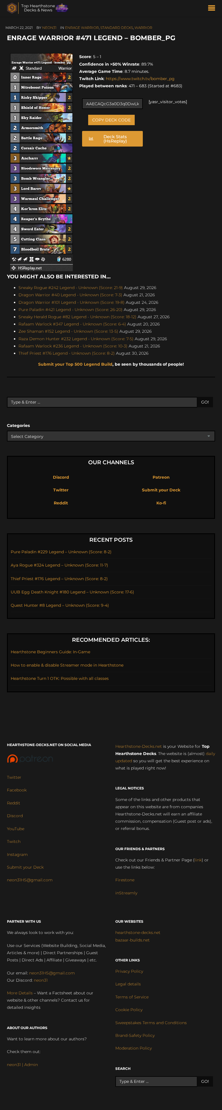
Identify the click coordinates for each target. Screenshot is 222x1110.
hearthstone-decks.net (137, 932)
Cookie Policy (129, 1009)
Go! (205, 402)
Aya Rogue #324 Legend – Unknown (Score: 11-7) (59, 565)
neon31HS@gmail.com (30, 880)
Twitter (61, 490)
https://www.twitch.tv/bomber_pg (140, 78)
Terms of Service (132, 997)
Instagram (17, 854)
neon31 (49, 27)
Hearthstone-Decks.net (138, 746)
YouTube (15, 828)
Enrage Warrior (82, 27)
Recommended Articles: (111, 640)
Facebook (17, 790)
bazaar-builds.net (132, 940)
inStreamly (126, 893)
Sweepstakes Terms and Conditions (151, 1022)
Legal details (128, 984)
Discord (61, 477)
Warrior (143, 27)
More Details (20, 993)
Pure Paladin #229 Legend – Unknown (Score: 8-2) (61, 551)
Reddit (61, 503)
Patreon (161, 477)
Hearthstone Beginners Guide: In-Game (50, 651)
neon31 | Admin (22, 1064)
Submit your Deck (161, 490)
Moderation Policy (133, 1048)
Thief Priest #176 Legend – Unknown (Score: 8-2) (59, 578)
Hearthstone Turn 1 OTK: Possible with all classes (60, 678)
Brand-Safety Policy (135, 1035)
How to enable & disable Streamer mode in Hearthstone (67, 665)
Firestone (124, 880)
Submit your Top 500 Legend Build (75, 364)
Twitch (14, 841)
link (198, 860)
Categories (18, 425)
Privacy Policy (129, 971)
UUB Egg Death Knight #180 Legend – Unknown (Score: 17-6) (72, 592)
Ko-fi (161, 503)
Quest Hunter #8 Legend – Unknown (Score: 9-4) (60, 605)
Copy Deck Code (111, 120)
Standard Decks (116, 27)
